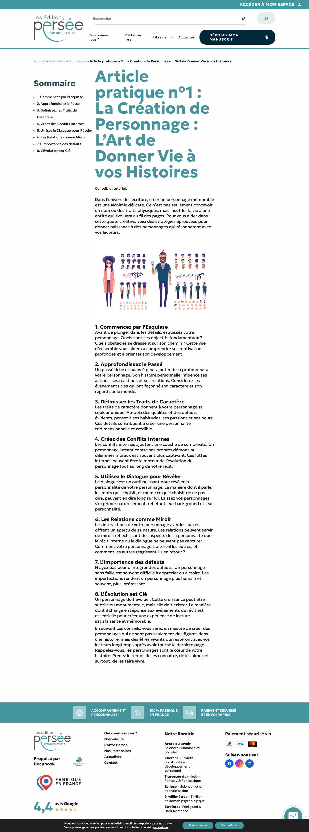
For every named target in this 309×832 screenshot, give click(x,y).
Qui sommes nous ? (98, 37)
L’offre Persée (116, 745)
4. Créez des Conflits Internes (61, 124)
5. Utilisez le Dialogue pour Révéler (64, 130)
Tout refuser (229, 825)
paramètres (160, 827)
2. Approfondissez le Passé (58, 103)
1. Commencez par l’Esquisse (60, 97)
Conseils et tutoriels (111, 188)
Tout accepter (198, 825)
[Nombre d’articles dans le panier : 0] (266, 18)
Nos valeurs (114, 739)
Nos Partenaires (117, 751)
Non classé (77, 61)
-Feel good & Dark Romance (183, 808)
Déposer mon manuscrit (224, 37)
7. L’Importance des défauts (59, 144)
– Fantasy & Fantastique (183, 778)
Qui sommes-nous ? (120, 733)
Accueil (39, 61)
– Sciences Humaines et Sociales (182, 747)
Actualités (186, 37)
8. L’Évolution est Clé (53, 150)
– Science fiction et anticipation (184, 788)
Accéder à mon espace (267, 4)
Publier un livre (133, 37)
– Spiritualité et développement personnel (180, 764)
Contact (111, 762)
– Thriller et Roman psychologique (185, 798)
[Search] (243, 18)
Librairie (159, 37)
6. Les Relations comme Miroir (61, 137)
